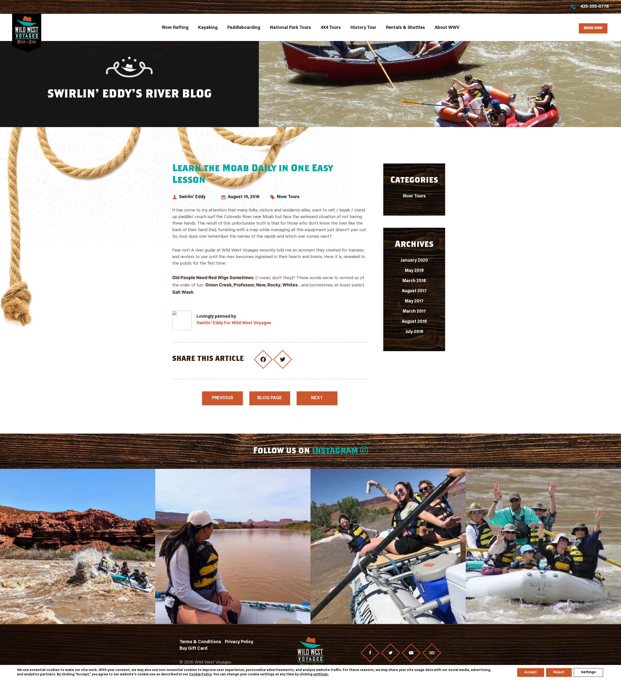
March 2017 (414, 311)
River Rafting (175, 28)
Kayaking (208, 28)
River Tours (288, 197)
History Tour (363, 28)
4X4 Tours (331, 28)
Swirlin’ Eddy (192, 197)
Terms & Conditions (200, 642)
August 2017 (414, 291)
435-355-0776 (594, 7)
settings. (321, 674)
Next (317, 398)
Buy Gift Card (193, 649)
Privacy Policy (239, 642)
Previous (222, 398)
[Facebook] (370, 653)
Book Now (593, 28)
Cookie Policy (200, 674)
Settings (588, 672)
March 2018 (414, 281)
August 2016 (414, 322)
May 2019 (414, 271)
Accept (530, 672)
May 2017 (414, 301)
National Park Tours (290, 28)
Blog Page (269, 398)
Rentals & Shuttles (405, 28)
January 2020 (414, 261)
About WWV (447, 28)
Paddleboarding (243, 28)
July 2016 (414, 332)
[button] (77, 546)
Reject (558, 672)
